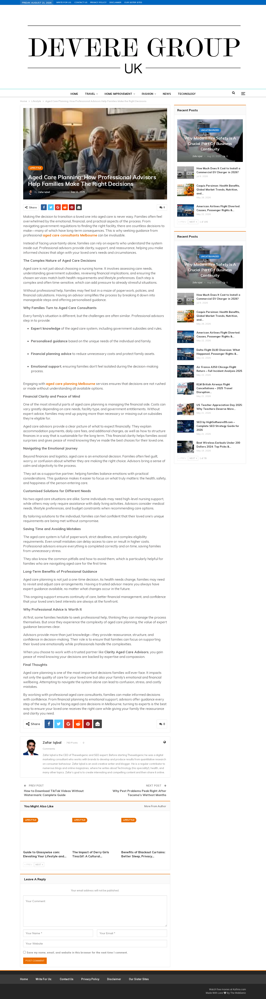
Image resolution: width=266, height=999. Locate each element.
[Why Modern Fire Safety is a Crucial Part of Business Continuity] (210, 140)
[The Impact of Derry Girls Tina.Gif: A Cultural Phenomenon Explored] (95, 831)
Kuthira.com (239, 989)
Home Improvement (118, 93)
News (167, 93)
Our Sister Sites (133, 2)
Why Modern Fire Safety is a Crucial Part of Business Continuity (210, 143)
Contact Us (80, 2)
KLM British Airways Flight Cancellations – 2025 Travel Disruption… (214, 388)
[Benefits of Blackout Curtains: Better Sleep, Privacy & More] (144, 831)
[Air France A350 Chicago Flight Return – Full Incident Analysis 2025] (185, 371)
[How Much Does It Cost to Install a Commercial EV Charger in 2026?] (185, 172)
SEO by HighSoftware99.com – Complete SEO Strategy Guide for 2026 (217, 425)
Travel (90, 93)
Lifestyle (35, 168)
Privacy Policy (98, 2)
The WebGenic (238, 993)
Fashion (147, 93)
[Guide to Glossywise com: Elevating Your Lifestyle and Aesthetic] (46, 831)
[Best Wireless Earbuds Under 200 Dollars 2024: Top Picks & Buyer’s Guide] (185, 447)
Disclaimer (115, 2)
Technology (187, 93)
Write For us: (63, 2)
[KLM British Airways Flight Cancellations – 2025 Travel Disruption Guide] (185, 388)
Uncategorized (210, 130)
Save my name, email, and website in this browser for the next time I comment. (77, 952)
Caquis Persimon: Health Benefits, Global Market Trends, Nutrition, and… (218, 189)
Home (74, 93)
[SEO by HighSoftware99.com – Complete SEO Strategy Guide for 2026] (185, 426)
